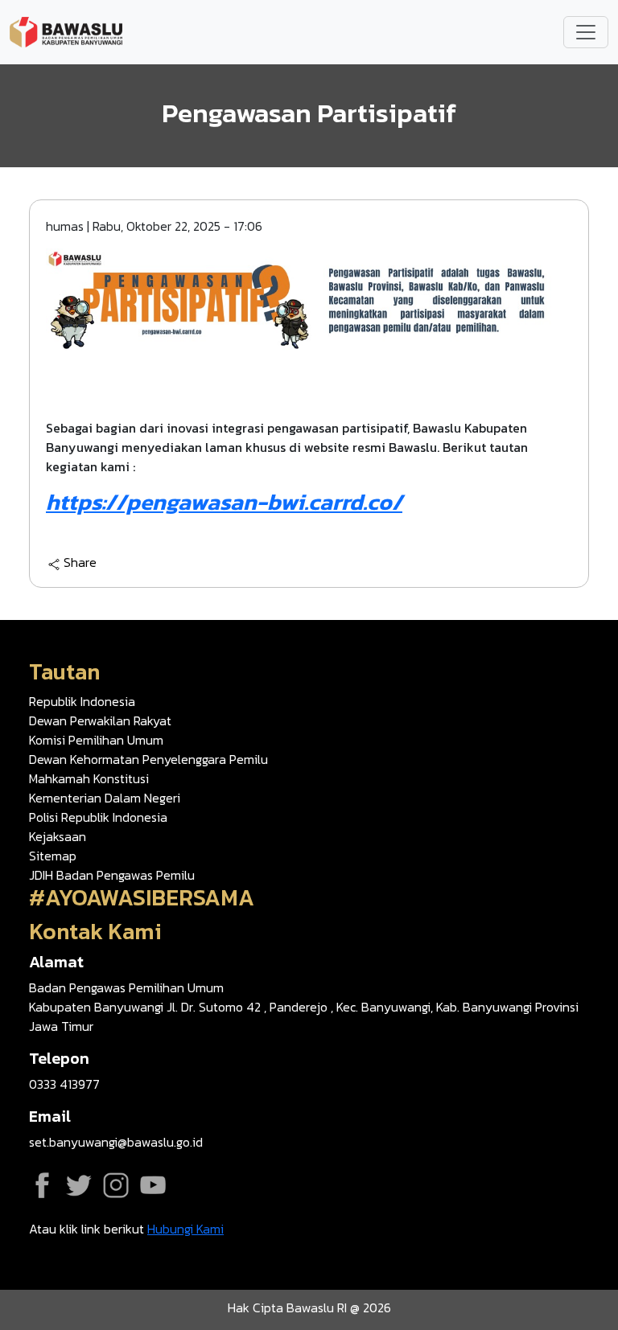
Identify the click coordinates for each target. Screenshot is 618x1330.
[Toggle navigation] (585, 32)
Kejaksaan (57, 836)
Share (80, 563)
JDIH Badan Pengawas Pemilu (112, 875)
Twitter (79, 1185)
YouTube (153, 1185)
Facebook (42, 1185)
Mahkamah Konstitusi (89, 778)
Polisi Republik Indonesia (98, 817)
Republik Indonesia (82, 701)
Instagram (116, 1185)
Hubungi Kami (185, 1228)
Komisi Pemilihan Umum (96, 739)
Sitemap (52, 855)
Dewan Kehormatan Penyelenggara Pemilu (148, 759)
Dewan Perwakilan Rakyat (100, 720)
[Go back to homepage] (66, 30)
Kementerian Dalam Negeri (104, 797)
